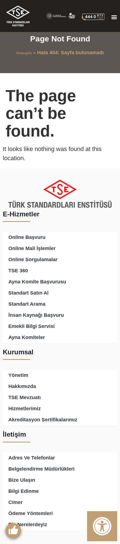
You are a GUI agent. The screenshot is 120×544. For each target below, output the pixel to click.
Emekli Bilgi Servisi (31, 326)
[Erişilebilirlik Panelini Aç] (102, 526)
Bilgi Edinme (23, 491)
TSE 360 (18, 270)
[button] (114, 16)
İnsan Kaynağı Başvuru (36, 315)
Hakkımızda (22, 386)
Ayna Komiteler (26, 337)
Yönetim (18, 375)
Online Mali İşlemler (32, 248)
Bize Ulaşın (21, 480)
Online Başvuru (26, 237)
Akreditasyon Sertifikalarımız (42, 419)
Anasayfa (24, 53)
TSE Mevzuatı (24, 397)
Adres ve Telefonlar (31, 458)
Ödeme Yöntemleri (30, 513)
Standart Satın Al (28, 293)
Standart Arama (26, 304)
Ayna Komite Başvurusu (37, 282)
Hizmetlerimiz (24, 408)
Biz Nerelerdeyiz (27, 524)
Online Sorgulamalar (32, 259)
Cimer (15, 502)
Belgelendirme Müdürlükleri (41, 469)
